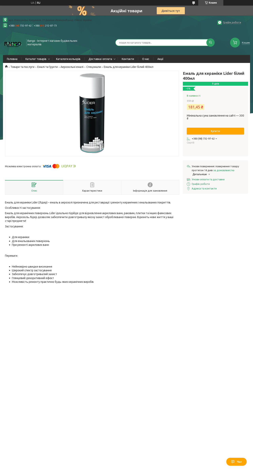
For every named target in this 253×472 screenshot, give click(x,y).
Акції (160, 59)
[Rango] (13, 42)
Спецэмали (93, 66)
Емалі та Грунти (47, 66)
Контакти (128, 59)
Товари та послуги (22, 66)
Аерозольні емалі (71, 66)
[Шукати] (210, 42)
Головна (12, 59)
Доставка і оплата (100, 59)
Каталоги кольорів (68, 59)
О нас (145, 59)
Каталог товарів (35, 59)
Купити (215, 131)
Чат (239, 461)
